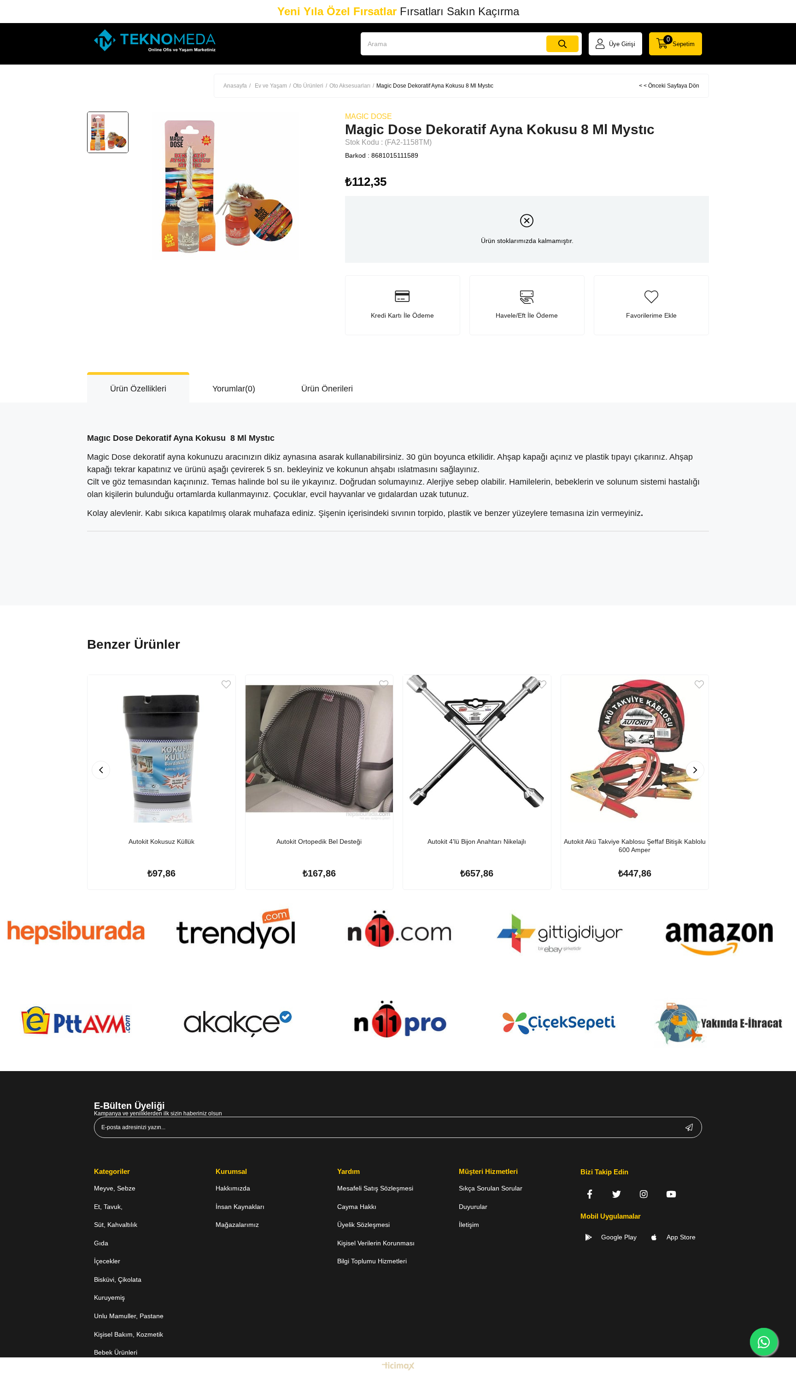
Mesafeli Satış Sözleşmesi (375, 1188)
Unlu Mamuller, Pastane (129, 1316)
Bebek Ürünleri (115, 1352)
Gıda (101, 1243)
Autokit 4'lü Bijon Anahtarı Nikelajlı (476, 841)
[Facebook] (589, 1194)
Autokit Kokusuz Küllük (161, 841)
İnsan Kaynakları (240, 1206)
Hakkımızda (233, 1188)
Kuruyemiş (109, 1297)
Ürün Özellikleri (138, 388)
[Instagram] (644, 1194)
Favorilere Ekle (226, 684)
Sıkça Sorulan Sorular (490, 1188)
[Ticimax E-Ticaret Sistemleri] (398, 1367)
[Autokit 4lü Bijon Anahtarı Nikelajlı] (477, 749)
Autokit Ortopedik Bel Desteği (319, 841)
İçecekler (107, 1261)
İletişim (469, 1224)
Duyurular (473, 1206)
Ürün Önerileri (327, 388)
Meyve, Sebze (114, 1188)
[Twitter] (617, 1194)
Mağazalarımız (237, 1224)
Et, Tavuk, (108, 1206)
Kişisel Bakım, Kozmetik (128, 1334)
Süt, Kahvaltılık (115, 1224)
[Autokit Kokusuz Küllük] (161, 749)
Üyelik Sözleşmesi (363, 1224)
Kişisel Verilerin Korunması (376, 1243)
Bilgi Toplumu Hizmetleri (372, 1261)
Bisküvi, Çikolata (117, 1279)
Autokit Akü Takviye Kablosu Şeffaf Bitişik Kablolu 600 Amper (635, 845)
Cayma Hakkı (356, 1206)
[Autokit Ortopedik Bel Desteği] (319, 749)
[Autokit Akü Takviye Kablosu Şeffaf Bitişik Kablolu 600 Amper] (635, 749)
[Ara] (562, 44)
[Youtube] (671, 1194)
